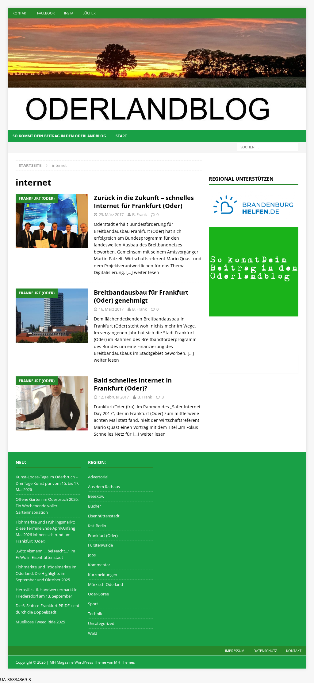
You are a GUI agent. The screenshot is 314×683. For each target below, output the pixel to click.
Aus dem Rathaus (104, 486)
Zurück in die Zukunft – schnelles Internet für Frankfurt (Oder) (144, 202)
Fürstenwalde (100, 545)
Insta (68, 13)
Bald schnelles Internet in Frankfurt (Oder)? (133, 384)
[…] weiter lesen (142, 272)
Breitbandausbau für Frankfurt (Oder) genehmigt (141, 296)
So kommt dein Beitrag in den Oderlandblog (59, 136)
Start (121, 136)
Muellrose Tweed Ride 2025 (40, 622)
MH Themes (124, 662)
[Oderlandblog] (157, 84)
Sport (93, 603)
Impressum (234, 650)
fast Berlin (97, 525)
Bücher (89, 13)
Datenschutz (265, 650)
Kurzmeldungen (102, 574)
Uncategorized (101, 623)
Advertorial (98, 477)
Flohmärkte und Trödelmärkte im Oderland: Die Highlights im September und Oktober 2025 (46, 573)
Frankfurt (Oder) (103, 535)
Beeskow (96, 496)
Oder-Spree (98, 594)
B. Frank (139, 214)
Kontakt (20, 13)
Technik (95, 613)
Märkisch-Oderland (105, 584)
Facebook (46, 13)
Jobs (92, 555)
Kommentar (99, 564)
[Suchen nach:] (267, 147)
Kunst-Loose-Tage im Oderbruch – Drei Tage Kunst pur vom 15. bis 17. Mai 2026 (47, 483)
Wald (92, 633)
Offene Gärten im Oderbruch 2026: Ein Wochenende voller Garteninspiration (47, 506)
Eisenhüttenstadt (104, 516)
